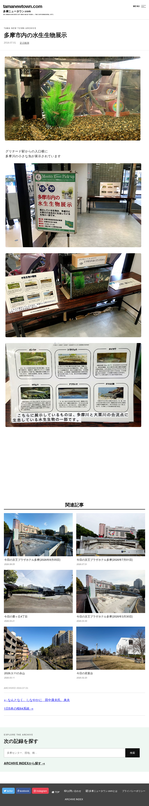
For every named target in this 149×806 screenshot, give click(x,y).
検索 (132, 752)
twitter (9, 790)
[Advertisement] (74, 466)
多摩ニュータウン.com (17, 11)
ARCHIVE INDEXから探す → (24, 763)
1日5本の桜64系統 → (18, 708)
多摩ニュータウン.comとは (102, 790)
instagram (41, 790)
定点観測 (24, 43)
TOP (57, 792)
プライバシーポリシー (133, 790)
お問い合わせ (74, 790)
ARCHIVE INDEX (74, 799)
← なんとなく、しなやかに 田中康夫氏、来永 (37, 700)
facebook (24, 790)
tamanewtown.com (22, 6)
